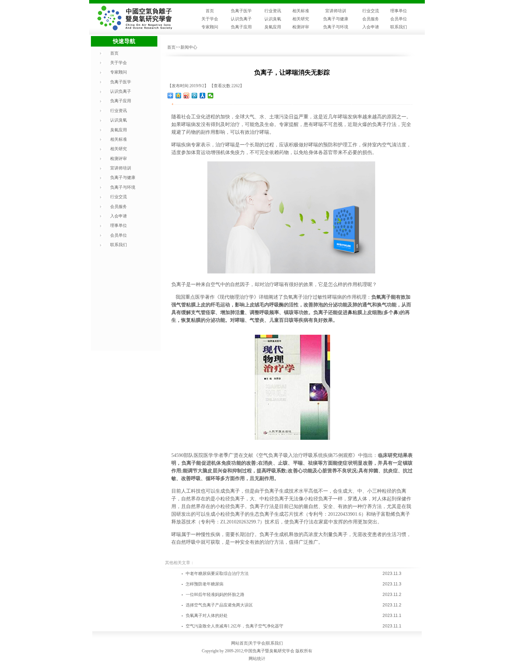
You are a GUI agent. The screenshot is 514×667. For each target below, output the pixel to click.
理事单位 (398, 10)
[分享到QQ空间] (178, 95)
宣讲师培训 (335, 10)
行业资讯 (272, 10)
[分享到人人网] (203, 95)
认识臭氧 (272, 18)
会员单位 (398, 18)
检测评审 (300, 27)
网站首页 (239, 643)
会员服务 (370, 18)
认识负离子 (241, 18)
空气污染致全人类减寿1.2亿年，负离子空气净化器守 (234, 626)
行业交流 (370, 10)
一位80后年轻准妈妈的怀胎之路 (215, 594)
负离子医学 (241, 10)
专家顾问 (209, 27)
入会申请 (370, 27)
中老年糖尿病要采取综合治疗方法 (217, 573)
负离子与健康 (335, 18)
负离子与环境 (335, 27)
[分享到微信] (211, 95)
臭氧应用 (272, 27)
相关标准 (300, 10)
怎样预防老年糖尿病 (204, 584)
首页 (210, 10)
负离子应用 (241, 27)
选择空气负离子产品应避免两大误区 (219, 605)
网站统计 (257, 658)
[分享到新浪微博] (187, 95)
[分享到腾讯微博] (195, 95)
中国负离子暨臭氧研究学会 (269, 650)
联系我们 (398, 27)
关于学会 (209, 18)
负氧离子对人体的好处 (207, 615)
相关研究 (300, 18)
